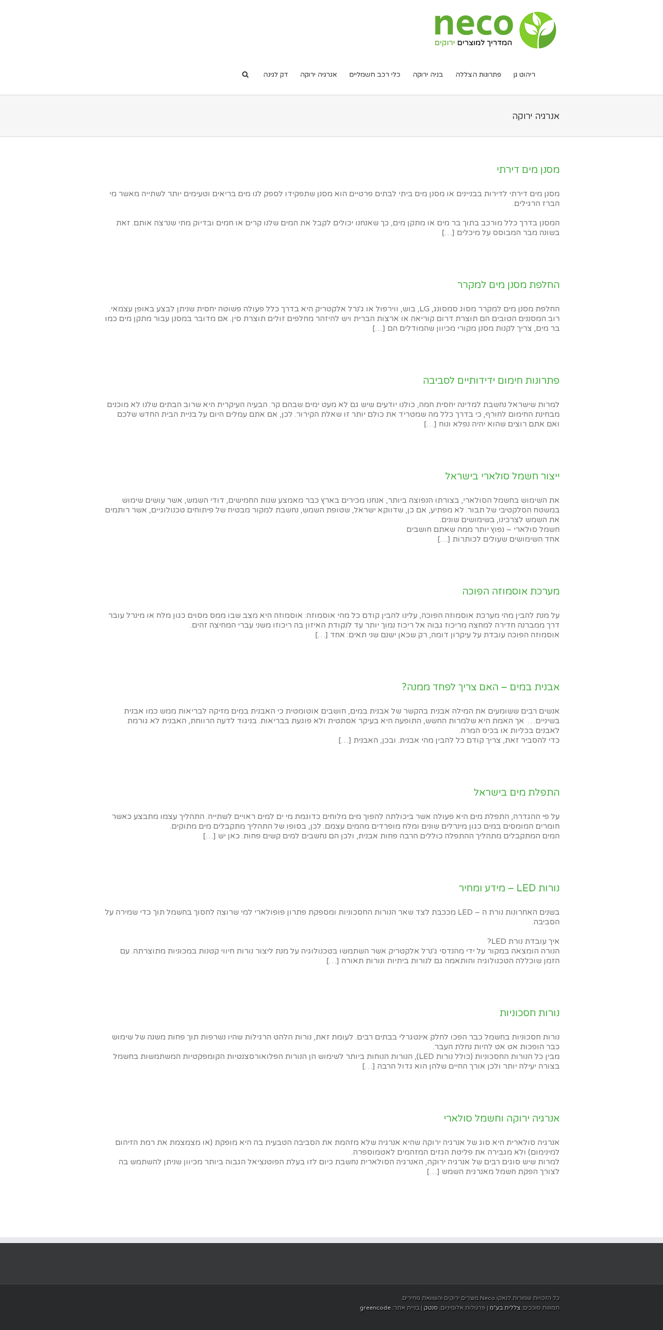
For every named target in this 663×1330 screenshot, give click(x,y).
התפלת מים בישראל (517, 793)
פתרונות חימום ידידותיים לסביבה (491, 381)
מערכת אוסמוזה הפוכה (511, 591)
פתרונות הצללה (478, 74)
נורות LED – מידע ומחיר (509, 888)
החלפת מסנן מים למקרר (508, 285)
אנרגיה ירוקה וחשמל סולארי (502, 1119)
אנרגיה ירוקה (318, 74)
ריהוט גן (524, 74)
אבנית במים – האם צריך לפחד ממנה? (481, 687)
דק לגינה (275, 74)
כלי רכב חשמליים (374, 74)
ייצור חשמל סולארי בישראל (502, 476)
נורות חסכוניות (529, 1013)
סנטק (430, 1307)
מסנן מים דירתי (528, 170)
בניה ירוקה (428, 74)
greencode (375, 1307)
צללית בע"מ (504, 1307)
